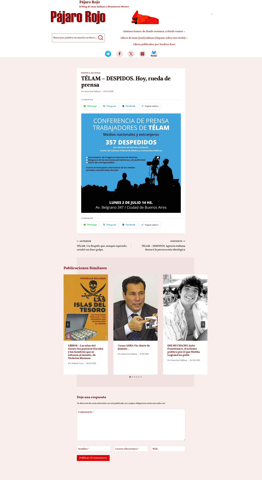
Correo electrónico (127, 448)
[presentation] (86, 307)
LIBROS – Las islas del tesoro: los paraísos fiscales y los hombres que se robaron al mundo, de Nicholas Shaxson (85, 352)
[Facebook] (119, 53)
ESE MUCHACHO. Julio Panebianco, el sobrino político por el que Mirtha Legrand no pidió (183, 350)
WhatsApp (90, 106)
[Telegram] (108, 53)
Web (155, 448)
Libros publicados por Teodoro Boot (154, 44)
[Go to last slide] (68, 324)
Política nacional (91, 73)
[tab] (130, 377)
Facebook (128, 106)
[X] (131, 53)
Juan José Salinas (93, 91)
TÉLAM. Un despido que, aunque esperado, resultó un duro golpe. (102, 245)
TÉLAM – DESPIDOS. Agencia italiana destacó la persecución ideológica (163, 245)
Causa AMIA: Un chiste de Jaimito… (134, 347)
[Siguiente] (203, 324)
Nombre (83, 448)
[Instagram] (142, 53)
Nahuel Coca (77, 363)
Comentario (86, 411)
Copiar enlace (150, 106)
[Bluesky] (154, 53)
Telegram (109, 106)
